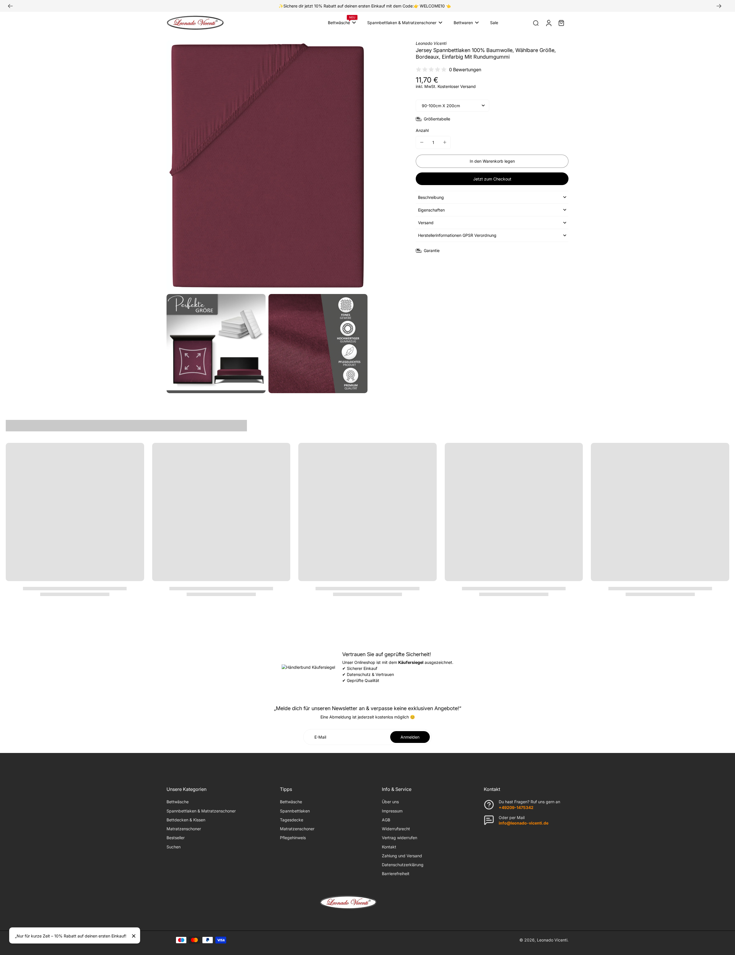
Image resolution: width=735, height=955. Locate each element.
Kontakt (389, 846)
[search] (535, 22)
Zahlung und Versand (402, 855)
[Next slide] (719, 6)
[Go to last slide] (10, 6)
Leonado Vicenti (552, 939)
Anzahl (422, 130)
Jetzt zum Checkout (492, 178)
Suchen (174, 846)
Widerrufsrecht (396, 828)
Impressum (392, 810)
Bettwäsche (178, 801)
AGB (386, 819)
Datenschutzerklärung (402, 864)
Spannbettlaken (295, 810)
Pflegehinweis (293, 837)
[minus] (422, 142)
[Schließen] (134, 936)
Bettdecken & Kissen (186, 819)
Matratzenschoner (184, 828)
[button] (492, 161)
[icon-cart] (561, 22)
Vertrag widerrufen (399, 837)
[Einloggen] (548, 22)
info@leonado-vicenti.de (523, 823)
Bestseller (176, 837)
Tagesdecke (291, 819)
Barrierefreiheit (395, 873)
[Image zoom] (267, 165)
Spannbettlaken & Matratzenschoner (201, 810)
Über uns (390, 801)
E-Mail (320, 737)
